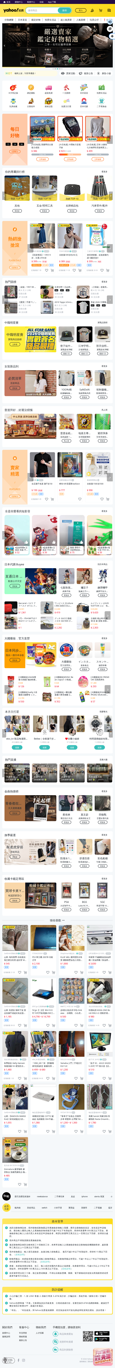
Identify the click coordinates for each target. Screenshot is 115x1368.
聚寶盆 (71, 1207)
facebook (18, 1360)
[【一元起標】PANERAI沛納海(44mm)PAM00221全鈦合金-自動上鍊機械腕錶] (95, 724)
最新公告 (23, 1340)
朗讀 (110, 22)
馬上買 (104, 409)
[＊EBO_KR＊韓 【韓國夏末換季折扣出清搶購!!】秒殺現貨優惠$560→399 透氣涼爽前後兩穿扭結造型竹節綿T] (12, 724)
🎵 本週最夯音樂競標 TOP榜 (27, 73)
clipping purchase (52, 270)
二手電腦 (98, 1207)
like (46, 270)
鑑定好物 (35, 19)
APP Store (102, 1333)
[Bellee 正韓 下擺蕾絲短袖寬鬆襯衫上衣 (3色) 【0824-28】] (53, 720)
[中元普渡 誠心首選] (57, 45)
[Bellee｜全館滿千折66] (45, 732)
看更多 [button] (14, 388)
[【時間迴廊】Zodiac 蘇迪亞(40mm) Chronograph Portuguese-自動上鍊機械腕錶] (108, 720)
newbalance (42, 1196)
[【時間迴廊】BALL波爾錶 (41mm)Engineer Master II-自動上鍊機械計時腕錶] (108, 728)
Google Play (102, 1339)
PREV (4, 196)
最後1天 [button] (66, 353)
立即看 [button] (14, 344)
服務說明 (6, 1336)
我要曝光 (15, 151)
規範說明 (20, 1254)
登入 (81, 10)
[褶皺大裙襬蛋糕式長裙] (67, 724)
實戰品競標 (102, 322)
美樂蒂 (84, 1207)
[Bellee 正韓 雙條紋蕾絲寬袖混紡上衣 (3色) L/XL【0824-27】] (40, 724)
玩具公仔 (94, 19)
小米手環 (58, 1207)
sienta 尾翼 (99, 1196)
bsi (8, 1360)
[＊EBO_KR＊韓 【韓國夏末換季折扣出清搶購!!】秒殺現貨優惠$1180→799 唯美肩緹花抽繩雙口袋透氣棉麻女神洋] (26, 728)
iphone (85, 1196)
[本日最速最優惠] (103, 1357)
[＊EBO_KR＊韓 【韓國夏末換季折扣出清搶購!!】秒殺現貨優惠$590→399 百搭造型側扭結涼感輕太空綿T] (26, 720)
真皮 (73, 1196)
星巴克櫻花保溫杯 (22, 1196)
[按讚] (26, 542)
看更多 (104, 171)
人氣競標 (80, 19)
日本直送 (22, 19)
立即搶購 (42, 159)
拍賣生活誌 (50, 19)
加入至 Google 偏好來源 (110, 29)
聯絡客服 (23, 1336)
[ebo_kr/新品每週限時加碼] (17, 732)
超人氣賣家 (66, 19)
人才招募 (40, 1333)
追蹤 (17, 747)
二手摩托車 (59, 1196)
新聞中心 (6, 1333)
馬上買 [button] (66, 441)
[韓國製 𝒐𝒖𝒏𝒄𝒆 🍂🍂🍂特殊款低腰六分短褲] (81, 720)
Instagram (23, 1360)
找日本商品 (102, 564)
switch (44, 1207)
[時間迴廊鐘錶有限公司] (100, 732)
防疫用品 (31, 1207)
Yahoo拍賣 (13, 10)
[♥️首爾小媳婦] (72, 732)
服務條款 (83, 1362)
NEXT (111, 196)
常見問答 (23, 1333)
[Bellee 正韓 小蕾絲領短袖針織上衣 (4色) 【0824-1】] (53, 728)
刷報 (6, 1196)
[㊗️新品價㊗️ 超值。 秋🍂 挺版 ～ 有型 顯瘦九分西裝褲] (81, 728)
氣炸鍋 (17, 1207)
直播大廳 (103, 759)
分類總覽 (8, 19)
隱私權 (90, 1362)
